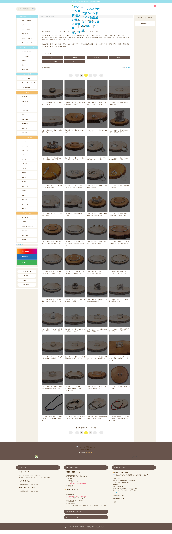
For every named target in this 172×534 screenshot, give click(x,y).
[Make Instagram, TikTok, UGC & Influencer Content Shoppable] (134, 457)
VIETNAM (24, 132)
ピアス (75, 61)
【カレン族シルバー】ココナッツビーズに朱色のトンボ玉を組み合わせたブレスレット (119, 418)
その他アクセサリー (27, 38)
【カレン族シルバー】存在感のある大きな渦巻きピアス (97, 186)
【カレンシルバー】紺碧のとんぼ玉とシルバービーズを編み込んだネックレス (52, 418)
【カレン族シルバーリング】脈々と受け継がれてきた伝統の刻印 (52, 357)
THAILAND (25, 123)
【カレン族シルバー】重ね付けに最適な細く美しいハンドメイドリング (119, 103)
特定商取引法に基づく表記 (74, 511)
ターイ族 (24, 199)
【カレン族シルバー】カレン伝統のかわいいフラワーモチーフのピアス (74, 186)
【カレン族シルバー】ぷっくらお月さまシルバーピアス (52, 214)
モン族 (24, 159)
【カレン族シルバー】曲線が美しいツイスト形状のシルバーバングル (119, 272)
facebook (26, 257)
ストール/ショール (27, 51)
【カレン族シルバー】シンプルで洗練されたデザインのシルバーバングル (74, 159)
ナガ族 (24, 190)
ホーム (42, 16)
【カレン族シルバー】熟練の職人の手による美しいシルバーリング (119, 330)
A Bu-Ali (24, 239)
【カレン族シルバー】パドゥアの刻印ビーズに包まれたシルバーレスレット (74, 417)
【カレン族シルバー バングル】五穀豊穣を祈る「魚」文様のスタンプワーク (52, 301)
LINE (24, 262)
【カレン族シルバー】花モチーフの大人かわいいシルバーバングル (97, 214)
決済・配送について (28, 276)
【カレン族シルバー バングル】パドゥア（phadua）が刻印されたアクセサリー (74, 243)
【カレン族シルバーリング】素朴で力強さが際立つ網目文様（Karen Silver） (74, 301)
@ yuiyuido (90, 452)
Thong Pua (25, 217)
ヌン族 (24, 195)
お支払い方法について (25, 467)
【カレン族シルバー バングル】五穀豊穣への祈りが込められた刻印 (74, 272)
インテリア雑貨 (26, 78)
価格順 (128, 67)
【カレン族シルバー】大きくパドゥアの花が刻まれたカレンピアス (97, 159)
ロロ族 (24, 177)
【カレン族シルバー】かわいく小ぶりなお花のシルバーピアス (74, 131)
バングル (75, 57)
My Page (146, 11)
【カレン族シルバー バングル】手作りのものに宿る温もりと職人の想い (52, 242)
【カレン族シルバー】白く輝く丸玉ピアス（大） (119, 387)
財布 (23, 65)
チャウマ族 (25, 150)
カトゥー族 (25, 146)
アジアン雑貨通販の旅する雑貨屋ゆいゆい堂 (87, 526)
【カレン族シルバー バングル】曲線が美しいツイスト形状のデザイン (52, 272)
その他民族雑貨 (26, 87)
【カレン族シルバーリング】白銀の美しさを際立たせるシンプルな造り (52, 330)
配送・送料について (72, 467)
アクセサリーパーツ (27, 42)
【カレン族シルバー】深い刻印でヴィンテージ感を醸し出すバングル (52, 159)
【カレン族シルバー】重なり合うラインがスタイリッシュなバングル (119, 214)
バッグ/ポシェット (27, 56)
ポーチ (24, 60)
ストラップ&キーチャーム (28, 82)
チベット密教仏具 (26, 20)
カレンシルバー (26, 25)
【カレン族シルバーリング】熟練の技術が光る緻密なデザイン (97, 330)
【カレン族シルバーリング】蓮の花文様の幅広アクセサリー (119, 300)
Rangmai (24, 230)
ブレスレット (97, 57)
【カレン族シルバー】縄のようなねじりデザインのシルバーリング (97, 103)
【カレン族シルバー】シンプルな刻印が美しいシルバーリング (74, 103)
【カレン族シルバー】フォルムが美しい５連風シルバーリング (74, 330)
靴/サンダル (25, 69)
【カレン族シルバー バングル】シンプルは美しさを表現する (96, 387)
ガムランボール (26, 29)
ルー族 (24, 181)
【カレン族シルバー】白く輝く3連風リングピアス (119, 186)
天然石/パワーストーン (28, 34)
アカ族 (24, 141)
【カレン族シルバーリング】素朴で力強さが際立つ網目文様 (97, 300)
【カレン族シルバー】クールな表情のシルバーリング (52, 103)
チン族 (24, 155)
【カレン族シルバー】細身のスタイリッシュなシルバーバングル (97, 242)
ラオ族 (24, 168)
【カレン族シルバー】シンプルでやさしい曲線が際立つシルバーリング (52, 387)
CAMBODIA (25, 97)
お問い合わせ (26, 284)
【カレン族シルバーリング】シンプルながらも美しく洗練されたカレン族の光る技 (119, 358)
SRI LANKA (25, 119)
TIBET (25, 128)
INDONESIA (25, 101)
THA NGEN (25, 235)
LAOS (23, 105)
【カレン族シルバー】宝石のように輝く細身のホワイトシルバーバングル (119, 242)
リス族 (24, 172)
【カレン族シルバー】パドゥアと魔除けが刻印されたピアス (52, 186)
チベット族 (25, 204)
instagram (26, 251)
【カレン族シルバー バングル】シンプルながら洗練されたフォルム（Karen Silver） (74, 388)
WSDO (24, 221)
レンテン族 (25, 186)
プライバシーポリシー (72, 517)
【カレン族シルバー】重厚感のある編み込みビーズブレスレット (97, 417)
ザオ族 (24, 208)
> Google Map (116, 492)
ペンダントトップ (52, 61)
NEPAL (24, 114)
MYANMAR (25, 110)
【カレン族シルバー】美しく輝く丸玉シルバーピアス (97, 131)
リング (52, 57)
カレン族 (24, 163)
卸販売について (26, 280)
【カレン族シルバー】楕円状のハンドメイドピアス (74, 214)
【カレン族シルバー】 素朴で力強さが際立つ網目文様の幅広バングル (119, 131)
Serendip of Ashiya (27, 226)
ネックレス (119, 57)
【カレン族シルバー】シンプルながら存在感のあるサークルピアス (119, 159)
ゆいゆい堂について (28, 271)
